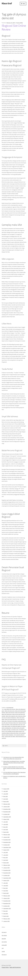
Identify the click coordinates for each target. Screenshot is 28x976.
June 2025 (5, 824)
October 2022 (6, 906)
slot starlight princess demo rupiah (13, 731)
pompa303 (4, 945)
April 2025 (5, 829)
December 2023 (6, 870)
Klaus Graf (7, 3)
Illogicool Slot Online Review (14, 27)
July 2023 (5, 883)
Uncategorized (9, 707)
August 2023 (6, 880)
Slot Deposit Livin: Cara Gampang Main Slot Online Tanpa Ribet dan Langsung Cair (13, 758)
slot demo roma (15, 729)
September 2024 (7, 847)
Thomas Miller (19, 22)
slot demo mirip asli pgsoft (18, 728)
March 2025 (6, 832)
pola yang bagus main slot (16, 724)
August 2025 (6, 819)
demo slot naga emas (7, 714)
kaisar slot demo (6, 724)
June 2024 (5, 855)
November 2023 (6, 873)
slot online (4, 935)
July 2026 (5, 791)
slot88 (3, 951)
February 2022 (6, 918)
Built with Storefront (15, 967)
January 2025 (6, 837)
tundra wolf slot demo (10, 736)
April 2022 (5, 913)
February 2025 (6, 834)
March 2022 (6, 916)
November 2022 (6, 903)
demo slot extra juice (10, 711)
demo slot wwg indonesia (11, 719)
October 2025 (6, 814)
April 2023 (5, 890)
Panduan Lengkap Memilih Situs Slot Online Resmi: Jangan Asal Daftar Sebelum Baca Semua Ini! (14, 768)
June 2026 (5, 794)
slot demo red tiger (6, 729)
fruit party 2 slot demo (12, 721)
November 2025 (6, 811)
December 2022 (6, 901)
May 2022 (5, 911)
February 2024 (6, 865)
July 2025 (5, 822)
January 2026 (6, 806)
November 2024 (6, 842)
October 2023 (6, 875)
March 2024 (6, 862)
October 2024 (6, 844)
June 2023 (5, 885)
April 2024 (5, 860)
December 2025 (6, 809)
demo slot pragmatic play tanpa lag (14, 716)
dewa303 (4, 938)
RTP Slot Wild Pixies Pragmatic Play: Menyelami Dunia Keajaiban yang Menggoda (14, 773)
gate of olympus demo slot (11, 722)
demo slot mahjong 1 (20, 712)
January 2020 (6, 921)
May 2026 (5, 796)
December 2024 (6, 839)
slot (3, 948)
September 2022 (7, 908)
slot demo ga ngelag (16, 726)
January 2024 (6, 867)
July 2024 (5, 852)
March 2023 (6, 893)
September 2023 (7, 878)
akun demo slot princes (9, 709)
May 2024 (5, 857)
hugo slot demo (22, 722)
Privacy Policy (5, 967)
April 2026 (5, 799)
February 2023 (6, 895)
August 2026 (6, 788)
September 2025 (7, 816)
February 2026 (6, 804)
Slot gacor (4, 954)
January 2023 (6, 898)
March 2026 (6, 801)
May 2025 (5, 827)
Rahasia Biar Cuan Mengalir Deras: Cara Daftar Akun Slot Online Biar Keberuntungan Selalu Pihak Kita (14, 763)
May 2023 (5, 888)
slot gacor (4, 932)
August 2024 (6, 850)
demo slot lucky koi (10, 712)
